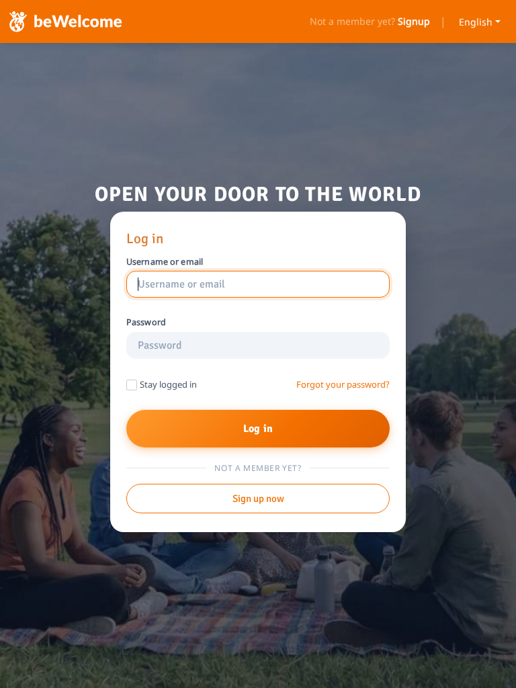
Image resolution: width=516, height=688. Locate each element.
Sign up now (258, 498)
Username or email (164, 262)
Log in (258, 428)
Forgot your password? (343, 385)
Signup (414, 21)
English (475, 21)
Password (146, 322)
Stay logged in (168, 384)
